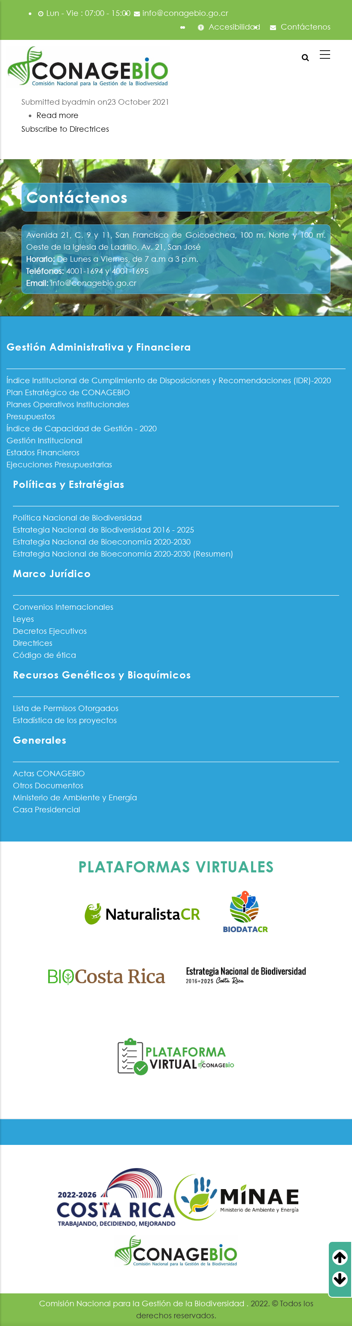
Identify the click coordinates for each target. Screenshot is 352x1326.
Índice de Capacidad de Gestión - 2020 (81, 428)
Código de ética (44, 655)
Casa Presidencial (46, 809)
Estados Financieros (42, 452)
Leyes (23, 619)
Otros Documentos (48, 785)
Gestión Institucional (44, 440)
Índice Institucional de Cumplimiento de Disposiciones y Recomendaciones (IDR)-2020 (168, 380)
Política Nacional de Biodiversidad (77, 517)
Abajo (347, 1279)
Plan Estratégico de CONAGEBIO (68, 392)
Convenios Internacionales (63, 607)
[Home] (88, 67)
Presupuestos (30, 416)
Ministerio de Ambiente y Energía (75, 797)
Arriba (347, 1257)
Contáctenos (305, 26)
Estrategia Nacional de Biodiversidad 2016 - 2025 (103, 529)
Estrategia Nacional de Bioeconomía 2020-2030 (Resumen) (123, 553)
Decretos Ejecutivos (50, 631)
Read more (57, 115)
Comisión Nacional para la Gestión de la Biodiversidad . (145, 1303)
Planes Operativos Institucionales (67, 404)
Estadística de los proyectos (65, 720)
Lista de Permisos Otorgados (65, 708)
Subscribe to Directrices (65, 128)
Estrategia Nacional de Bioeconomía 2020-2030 (102, 541)
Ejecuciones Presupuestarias (59, 464)
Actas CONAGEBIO (49, 773)
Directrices (32, 643)
